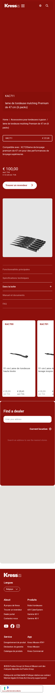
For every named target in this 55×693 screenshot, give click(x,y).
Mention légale (10, 678)
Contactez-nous (11, 618)
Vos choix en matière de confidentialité (24, 687)
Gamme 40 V (33, 618)
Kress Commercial (35, 651)
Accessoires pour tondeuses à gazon (28, 119)
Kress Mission (34, 647)
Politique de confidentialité (14, 675)
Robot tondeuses (35, 605)
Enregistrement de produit (15, 642)
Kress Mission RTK (36, 642)
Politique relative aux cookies (38, 675)
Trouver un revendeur (16, 185)
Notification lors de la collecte (11, 691)
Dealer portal (9, 614)
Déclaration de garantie (13, 647)
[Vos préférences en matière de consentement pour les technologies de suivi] (4, 688)
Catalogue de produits (13, 651)
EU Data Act (22, 678)
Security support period (37, 678)
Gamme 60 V (33, 614)
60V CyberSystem (35, 610)
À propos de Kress (12, 605)
